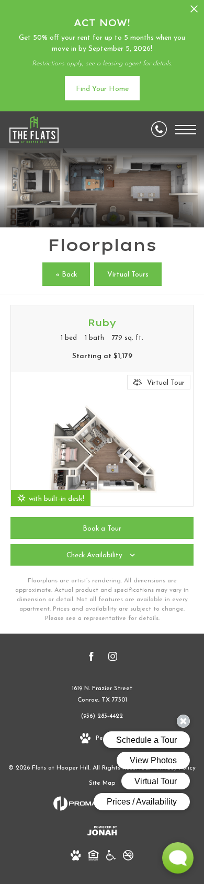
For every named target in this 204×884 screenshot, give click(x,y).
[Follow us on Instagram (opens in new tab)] (112, 658)
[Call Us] (159, 129)
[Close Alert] (194, 12)
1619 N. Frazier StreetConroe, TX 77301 (102, 694)
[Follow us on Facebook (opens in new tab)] (91, 658)
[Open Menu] (185, 129)
